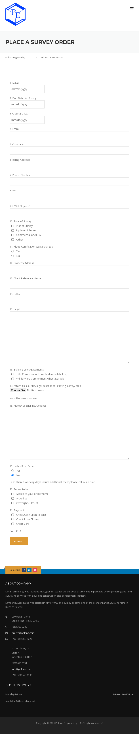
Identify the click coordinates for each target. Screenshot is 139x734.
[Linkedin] (29, 569)
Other (19, 239)
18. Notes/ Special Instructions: (28, 405)
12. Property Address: (22, 263)
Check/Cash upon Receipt (31, 514)
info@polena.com (21, 669)
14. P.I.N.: (15, 293)
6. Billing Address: (20, 159)
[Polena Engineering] (15, 14)
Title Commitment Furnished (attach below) (41, 374)
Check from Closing (27, 519)
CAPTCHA (15, 531)
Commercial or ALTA (28, 235)
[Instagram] (35, 569)
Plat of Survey (24, 226)
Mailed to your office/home (32, 493)
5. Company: (17, 144)
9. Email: (20, 206)
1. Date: (14, 82)
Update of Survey (26, 230)
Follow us (14, 569)
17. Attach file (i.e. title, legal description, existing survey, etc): (45, 385)
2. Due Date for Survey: (23, 98)
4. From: (14, 129)
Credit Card (22, 523)
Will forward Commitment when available (40, 378)
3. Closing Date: (19, 113)
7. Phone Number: (20, 175)
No (18, 255)
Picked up (22, 498)
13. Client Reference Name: (25, 278)
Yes (18, 251)
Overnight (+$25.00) (27, 503)
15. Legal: (15, 309)
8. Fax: (13, 190)
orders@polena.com (23, 633)
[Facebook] (24, 569)
